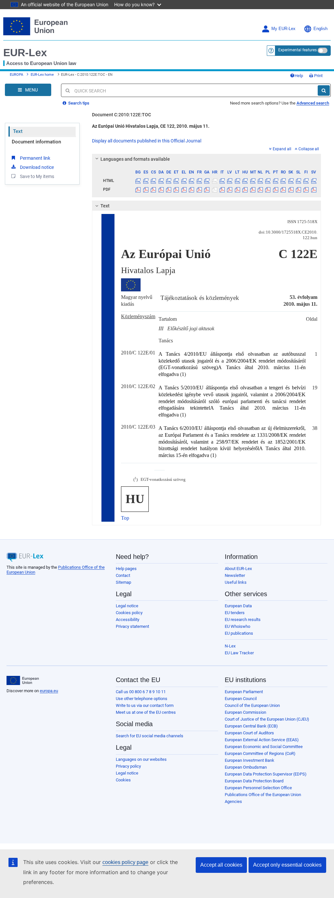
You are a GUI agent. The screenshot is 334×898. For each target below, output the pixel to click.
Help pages (126, 568)
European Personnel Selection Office (258, 787)
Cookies (123, 779)
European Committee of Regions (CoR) (260, 753)
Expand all (282, 149)
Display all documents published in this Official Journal (146, 140)
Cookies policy (129, 612)
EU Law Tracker (239, 652)
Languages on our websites (141, 759)
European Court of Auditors (249, 732)
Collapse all (308, 149)
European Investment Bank (249, 760)
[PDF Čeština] (153, 189)
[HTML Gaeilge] (206, 180)
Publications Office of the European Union (263, 794)
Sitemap (123, 582)
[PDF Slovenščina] (298, 189)
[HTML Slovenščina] (298, 180)
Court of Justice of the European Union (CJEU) (267, 719)
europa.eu (49, 690)
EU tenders (235, 612)
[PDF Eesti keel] (176, 189)
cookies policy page (125, 862)
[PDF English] (191, 189)
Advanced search (312, 103)
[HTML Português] (275, 180)
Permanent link (35, 158)
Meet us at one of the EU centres (146, 712)
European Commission (245, 712)
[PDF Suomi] (306, 189)
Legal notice (127, 605)
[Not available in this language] (214, 180)
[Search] (324, 90)
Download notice (37, 167)
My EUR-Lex (283, 28)
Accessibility (127, 619)
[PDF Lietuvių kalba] (237, 189)
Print (318, 75)
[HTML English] (191, 180)
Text (18, 131)
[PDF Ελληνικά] (184, 189)
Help (299, 75)
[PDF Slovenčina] (290, 189)
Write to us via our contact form (145, 705)
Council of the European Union (252, 705)
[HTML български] (138, 180)
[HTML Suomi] (306, 180)
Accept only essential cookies (287, 865)
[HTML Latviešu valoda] (229, 180)
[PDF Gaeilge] (206, 189)
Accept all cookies (221, 865)
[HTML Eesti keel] (176, 180)
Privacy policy (128, 766)
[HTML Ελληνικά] (184, 180)
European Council (241, 698)
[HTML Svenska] (313, 180)
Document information (36, 142)
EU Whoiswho (237, 626)
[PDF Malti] (252, 189)
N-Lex (230, 646)
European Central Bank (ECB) (251, 726)
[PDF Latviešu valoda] (229, 189)
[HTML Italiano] (222, 180)
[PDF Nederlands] (260, 189)
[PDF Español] (145, 189)
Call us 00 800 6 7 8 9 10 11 (141, 691)
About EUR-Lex (238, 568)
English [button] (320, 28)
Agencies (233, 801)
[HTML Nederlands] (260, 180)
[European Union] (23, 680)
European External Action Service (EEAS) (262, 739)
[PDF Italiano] (222, 189)
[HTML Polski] (267, 180)
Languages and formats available (135, 159)
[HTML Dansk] (160, 180)
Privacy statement (132, 626)
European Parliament (244, 691)
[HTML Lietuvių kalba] (237, 180)
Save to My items (37, 176)
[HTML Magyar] (245, 180)
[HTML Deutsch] (168, 180)
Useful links (236, 582)
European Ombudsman (246, 767)
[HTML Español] (145, 180)
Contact (123, 575)
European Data (238, 605)
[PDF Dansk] (160, 189)
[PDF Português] (275, 189)
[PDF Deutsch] (168, 189)
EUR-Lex (25, 52)
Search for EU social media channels (149, 735)
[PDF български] (138, 189)
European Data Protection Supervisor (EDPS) (266, 774)
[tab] (206, 159)
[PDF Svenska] (313, 189)
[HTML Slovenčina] (290, 180)
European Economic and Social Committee (264, 746)
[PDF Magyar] (245, 189)
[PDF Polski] (267, 189)
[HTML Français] (199, 180)
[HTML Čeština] (153, 180)
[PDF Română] (283, 189)
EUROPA (16, 75)
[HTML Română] (283, 180)
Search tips (78, 103)
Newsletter (235, 575)
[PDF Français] (199, 189)
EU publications (239, 633)
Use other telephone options (141, 698)
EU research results (243, 619)
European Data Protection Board (254, 780)
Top (125, 518)
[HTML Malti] (252, 180)
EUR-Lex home (42, 75)
